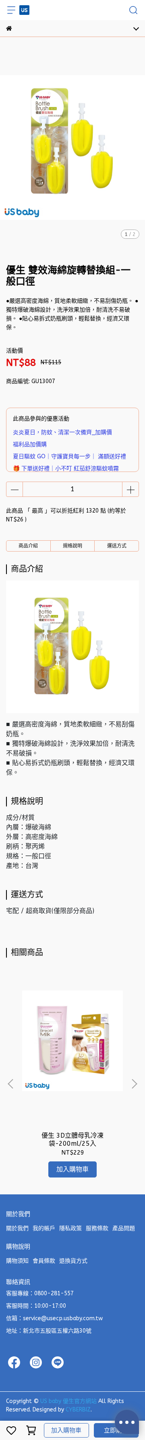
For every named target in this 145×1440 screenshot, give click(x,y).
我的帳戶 (44, 1228)
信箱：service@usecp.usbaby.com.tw (54, 1318)
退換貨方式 (73, 1260)
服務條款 (97, 1228)
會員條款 (44, 1260)
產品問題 (123, 1228)
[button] (134, 1084)
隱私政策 (70, 1228)
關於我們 (17, 1228)
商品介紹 (28, 546)
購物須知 (17, 1260)
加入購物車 (66, 1430)
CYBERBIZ (78, 1409)
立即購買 (116, 1430)
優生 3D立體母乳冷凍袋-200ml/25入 (72, 1139)
